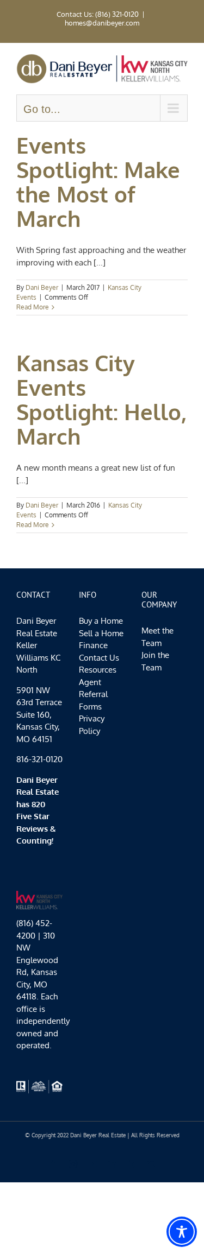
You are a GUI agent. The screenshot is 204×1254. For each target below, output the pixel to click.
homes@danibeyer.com (102, 22)
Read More (32, 307)
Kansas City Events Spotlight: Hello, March (101, 399)
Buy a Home (101, 621)
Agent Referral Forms (93, 694)
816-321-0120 (39, 759)
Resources (97, 669)
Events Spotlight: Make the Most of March (98, 181)
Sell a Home (101, 633)
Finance (93, 645)
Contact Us (99, 658)
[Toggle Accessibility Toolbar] (182, 1232)
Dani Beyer (42, 287)
